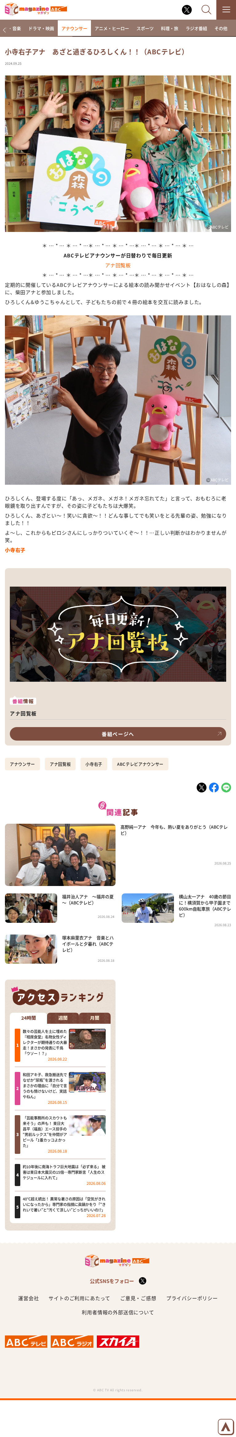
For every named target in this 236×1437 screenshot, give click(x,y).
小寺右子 (93, 764)
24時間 (28, 1018)
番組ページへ (118, 734)
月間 (94, 1018)
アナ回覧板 (118, 265)
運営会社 (28, 1298)
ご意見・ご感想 (138, 1298)
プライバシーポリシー (192, 1298)
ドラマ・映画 (41, 28)
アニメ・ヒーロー (112, 28)
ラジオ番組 (196, 28)
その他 (220, 28)
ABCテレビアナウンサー (140, 764)
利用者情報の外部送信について (118, 1312)
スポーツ (145, 28)
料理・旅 (169, 28)
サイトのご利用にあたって (79, 1298)
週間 (63, 1018)
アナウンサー (74, 28)
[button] (4, 30)
